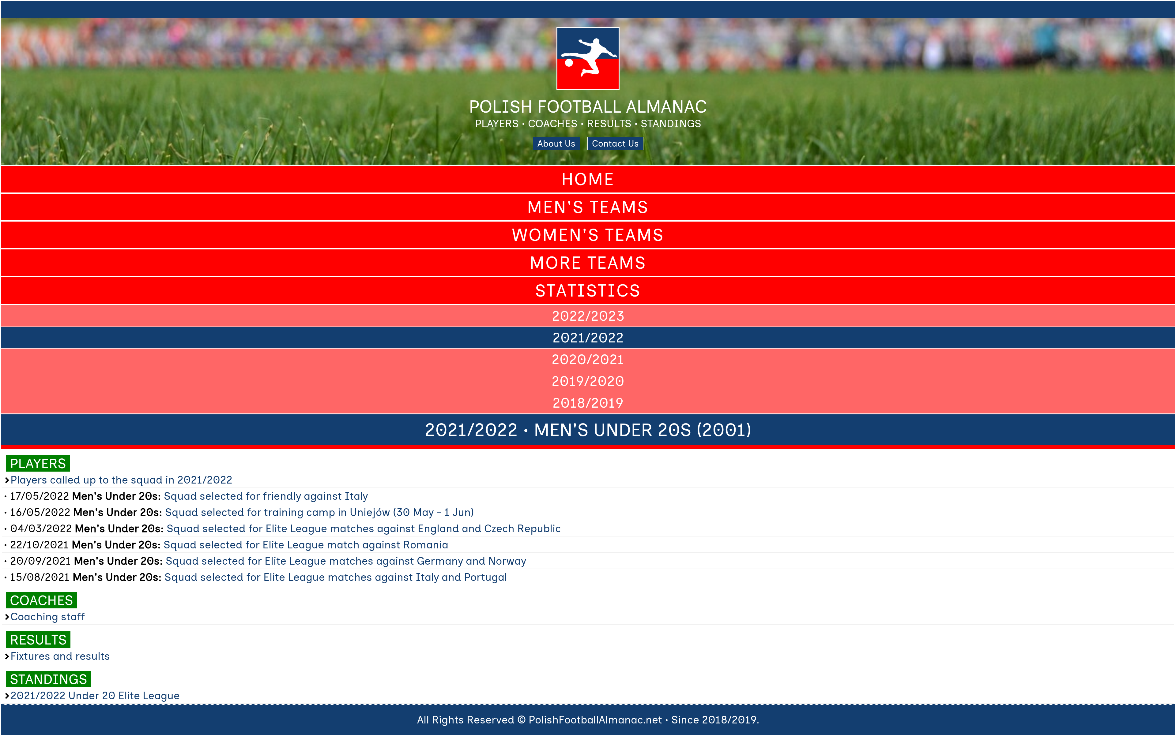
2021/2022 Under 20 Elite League (95, 695)
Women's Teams (588, 235)
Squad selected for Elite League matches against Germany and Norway (346, 561)
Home (588, 179)
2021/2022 (588, 337)
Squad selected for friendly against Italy (266, 496)
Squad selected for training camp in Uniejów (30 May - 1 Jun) (319, 512)
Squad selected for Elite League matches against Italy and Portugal (335, 577)
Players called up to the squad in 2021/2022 (121, 479)
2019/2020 (588, 381)
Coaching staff (47, 616)
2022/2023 (588, 316)
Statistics (588, 290)
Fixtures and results (60, 656)
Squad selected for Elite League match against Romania (306, 544)
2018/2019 (588, 402)
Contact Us (615, 143)
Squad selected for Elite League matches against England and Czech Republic (364, 528)
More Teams (588, 262)
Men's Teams (588, 207)
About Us (556, 143)
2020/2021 (588, 359)
